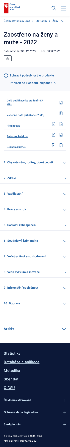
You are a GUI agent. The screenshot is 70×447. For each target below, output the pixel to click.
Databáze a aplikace (21, 362)
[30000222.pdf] (61, 102)
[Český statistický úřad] (12, 8)
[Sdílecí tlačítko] (8, 58)
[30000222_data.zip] (61, 113)
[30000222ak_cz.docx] (53, 134)
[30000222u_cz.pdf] (61, 124)
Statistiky (41, 20)
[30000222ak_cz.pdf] (61, 134)
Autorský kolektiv (17, 136)
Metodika (12, 370)
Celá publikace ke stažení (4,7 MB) (25, 102)
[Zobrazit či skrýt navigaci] (62, 21)
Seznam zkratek (16, 146)
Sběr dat (11, 379)
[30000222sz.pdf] (61, 145)
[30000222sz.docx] (53, 145)
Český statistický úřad (17, 20)
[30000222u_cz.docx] (53, 124)
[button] (35, 400)
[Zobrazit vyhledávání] (53, 8)
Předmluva (13, 125)
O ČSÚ (9, 387)
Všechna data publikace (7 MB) (25, 115)
